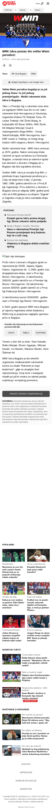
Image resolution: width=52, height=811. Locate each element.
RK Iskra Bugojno (19, 74)
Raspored (41, 333)
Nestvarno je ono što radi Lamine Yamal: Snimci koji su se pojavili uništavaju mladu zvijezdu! (12, 572)
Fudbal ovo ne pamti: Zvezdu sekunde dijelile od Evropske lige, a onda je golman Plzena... (38, 605)
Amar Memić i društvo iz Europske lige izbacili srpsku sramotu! (33, 697)
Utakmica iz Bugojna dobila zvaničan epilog (28, 243)
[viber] (10, 65)
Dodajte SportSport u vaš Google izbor (27, 82)
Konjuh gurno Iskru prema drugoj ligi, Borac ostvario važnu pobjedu (26, 218)
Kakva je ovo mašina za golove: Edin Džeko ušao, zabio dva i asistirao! (13, 604)
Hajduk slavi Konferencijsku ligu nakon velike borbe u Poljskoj (36, 677)
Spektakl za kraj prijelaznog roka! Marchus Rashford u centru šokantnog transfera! (36, 751)
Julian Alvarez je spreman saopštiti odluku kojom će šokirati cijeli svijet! (12, 637)
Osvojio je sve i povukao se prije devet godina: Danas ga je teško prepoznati (35, 736)
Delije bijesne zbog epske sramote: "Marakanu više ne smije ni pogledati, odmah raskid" (36, 662)
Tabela (26, 333)
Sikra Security (29, 807)
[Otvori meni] (47, 3)
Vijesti (11, 333)
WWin (33, 74)
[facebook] (4, 65)
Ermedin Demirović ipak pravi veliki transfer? (36, 569)
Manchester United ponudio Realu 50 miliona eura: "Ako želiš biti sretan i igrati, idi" (36, 720)
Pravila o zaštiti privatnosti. (33, 802)
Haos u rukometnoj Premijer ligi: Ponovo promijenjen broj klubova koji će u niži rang (26, 231)
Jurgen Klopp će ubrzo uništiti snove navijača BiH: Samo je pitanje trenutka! (38, 637)
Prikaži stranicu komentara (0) (26, 394)
